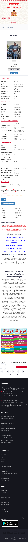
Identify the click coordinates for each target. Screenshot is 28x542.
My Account (4, 490)
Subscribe (22, 367)
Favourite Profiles (5, 497)
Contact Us (4, 468)
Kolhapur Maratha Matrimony (8, 425)
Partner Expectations (6, 164)
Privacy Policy (4, 471)
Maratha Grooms (5, 433)
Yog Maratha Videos (6, 457)
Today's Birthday (5, 504)
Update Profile (4, 495)
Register (3, 507)
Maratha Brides (5, 430)
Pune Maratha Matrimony (7, 416)
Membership (4, 464)
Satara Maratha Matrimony (7, 418)
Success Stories (5, 502)
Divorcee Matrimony (6, 435)
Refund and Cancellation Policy (9, 473)
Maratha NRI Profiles (6, 442)
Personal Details (5, 78)
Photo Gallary (4, 499)
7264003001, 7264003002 (9, 398)
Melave (3, 459)
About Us (3, 454)
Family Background (6, 142)
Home (2, 27)
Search (3, 461)
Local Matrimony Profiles (7, 440)
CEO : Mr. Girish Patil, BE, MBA (10, 395)
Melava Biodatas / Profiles (7, 445)
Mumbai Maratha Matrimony (8, 421)
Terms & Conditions (6, 476)
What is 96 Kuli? (5, 480)
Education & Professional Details (9, 120)
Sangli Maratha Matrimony (7, 423)
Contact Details (5, 181)
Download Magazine (6, 466)
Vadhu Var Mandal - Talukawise (8, 437)
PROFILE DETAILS (9, 27)
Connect (3, 509)
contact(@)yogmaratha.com (10, 400)
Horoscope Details (6, 101)
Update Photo (4, 492)
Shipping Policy (5, 478)
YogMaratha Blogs (5, 511)
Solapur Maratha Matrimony (8, 428)
